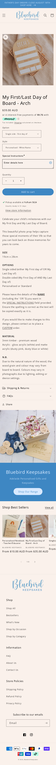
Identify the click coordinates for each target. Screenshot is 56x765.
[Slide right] (34, 561)
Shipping (17, 122)
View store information (18, 210)
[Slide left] (21, 561)
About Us (11, 662)
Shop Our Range (28, 491)
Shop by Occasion (16, 629)
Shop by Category (16, 636)
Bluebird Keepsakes (31, 759)
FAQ (8, 655)
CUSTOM (7, 327)
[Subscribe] (46, 723)
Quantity (6, 174)
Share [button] (9, 404)
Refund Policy (14, 696)
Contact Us (12, 669)
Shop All (11, 608)
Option (5, 127)
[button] (3, 15)
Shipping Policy (14, 689)
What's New (12, 622)
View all (49, 507)
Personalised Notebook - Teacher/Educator (13, 542)
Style (4, 141)
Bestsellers (12, 615)
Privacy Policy (13, 703)
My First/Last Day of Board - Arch (35, 542)
